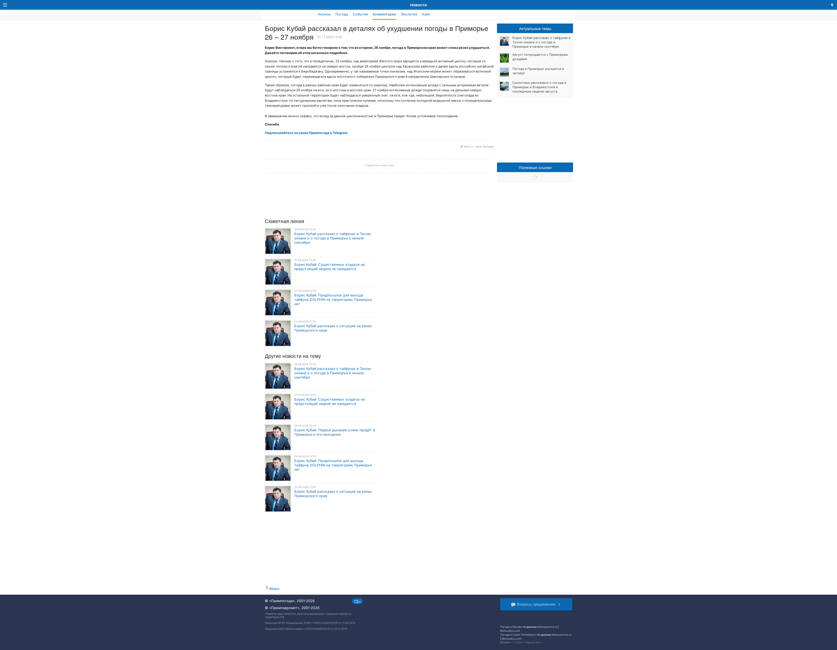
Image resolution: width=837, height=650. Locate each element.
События (360, 14)
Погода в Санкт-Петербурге (518, 634)
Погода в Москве (511, 626)
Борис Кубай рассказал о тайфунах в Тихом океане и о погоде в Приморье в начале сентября (332, 238)
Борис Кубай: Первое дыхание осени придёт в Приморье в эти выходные (334, 432)
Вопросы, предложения (536, 604)
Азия (426, 14)
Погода (341, 14)
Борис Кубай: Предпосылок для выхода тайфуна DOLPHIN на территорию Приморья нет (333, 299)
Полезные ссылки (535, 167)
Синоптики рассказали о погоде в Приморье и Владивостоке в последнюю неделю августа (539, 87)
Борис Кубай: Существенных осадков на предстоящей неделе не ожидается (329, 266)
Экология (409, 14)
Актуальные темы (535, 28)
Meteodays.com (510, 630)
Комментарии (384, 14)
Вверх (274, 588)
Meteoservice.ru (547, 626)
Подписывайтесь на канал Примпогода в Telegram (306, 133)
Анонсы (324, 14)
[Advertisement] (379, 551)
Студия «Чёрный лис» (527, 642)
